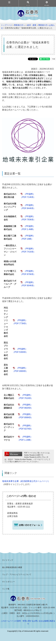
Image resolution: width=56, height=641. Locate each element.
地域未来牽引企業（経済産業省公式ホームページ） (26, 481)
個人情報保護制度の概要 (12, 567)
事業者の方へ (19, 25)
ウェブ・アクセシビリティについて (16, 574)
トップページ (6, 25)
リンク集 (5, 589)
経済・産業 (31, 25)
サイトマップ (7, 560)
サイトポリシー (8, 582)
